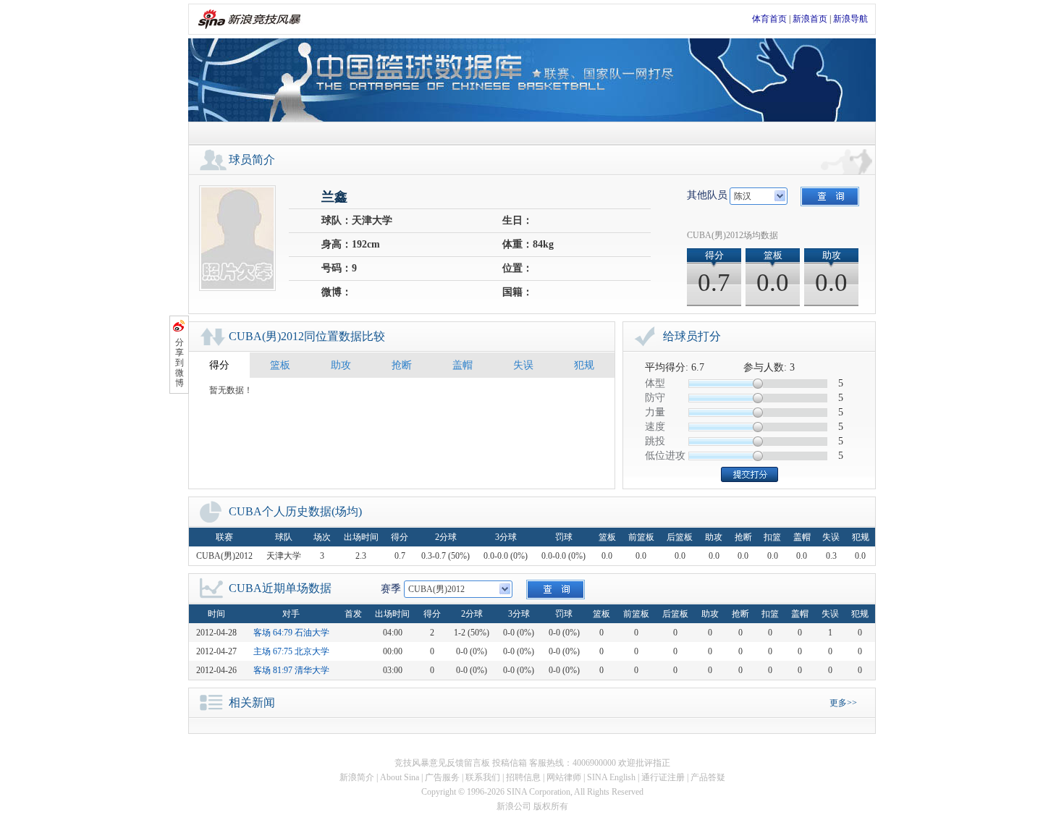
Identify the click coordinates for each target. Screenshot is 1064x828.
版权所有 (550, 806)
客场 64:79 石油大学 (291, 633)
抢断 (402, 365)
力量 (655, 412)
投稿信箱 (509, 763)
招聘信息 (523, 777)
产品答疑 (708, 777)
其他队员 (707, 195)
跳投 (655, 441)
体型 (655, 383)
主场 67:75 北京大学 (291, 651)
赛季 (391, 588)
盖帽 (462, 365)
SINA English (611, 777)
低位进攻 (665, 455)
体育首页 (769, 19)
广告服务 (442, 777)
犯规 (584, 365)
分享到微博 (179, 362)
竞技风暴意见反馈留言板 (442, 763)
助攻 (341, 365)
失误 (523, 365)
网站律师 (563, 777)
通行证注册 (663, 777)
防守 (655, 397)
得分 (219, 365)
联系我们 (482, 777)
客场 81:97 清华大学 (291, 670)
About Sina (399, 777)
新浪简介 (356, 777)
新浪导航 (850, 19)
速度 (655, 426)
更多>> (843, 703)
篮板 (280, 365)
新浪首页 (810, 19)
